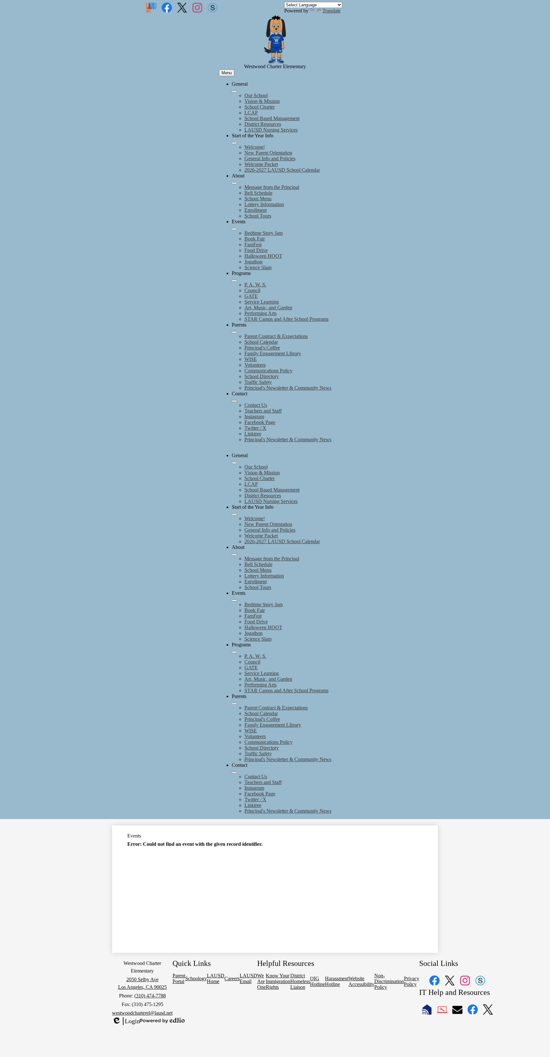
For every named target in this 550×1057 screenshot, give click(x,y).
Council (252, 290)
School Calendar (261, 342)
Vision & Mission (262, 101)
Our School (256, 95)
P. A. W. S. (255, 284)
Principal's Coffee (262, 347)
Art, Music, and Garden (268, 307)
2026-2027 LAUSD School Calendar (282, 170)
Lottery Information (264, 204)
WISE (250, 359)
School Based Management (272, 118)
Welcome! (254, 147)
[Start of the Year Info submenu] (234, 143)
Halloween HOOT (263, 256)
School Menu (257, 198)
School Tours (257, 216)
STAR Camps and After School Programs (286, 319)
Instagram (254, 416)
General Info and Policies (269, 158)
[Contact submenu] (234, 401)
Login (126, 1021)
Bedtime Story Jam (263, 233)
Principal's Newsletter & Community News (287, 388)
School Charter (259, 107)
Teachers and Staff (263, 410)
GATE (251, 296)
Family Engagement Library (272, 353)
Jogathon (253, 261)
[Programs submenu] (234, 281)
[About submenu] (234, 183)
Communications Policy (268, 370)
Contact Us (255, 405)
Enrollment (255, 210)
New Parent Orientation (268, 152)
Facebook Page (259, 422)
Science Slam (257, 267)
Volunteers (255, 365)
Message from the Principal (271, 187)
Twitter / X (255, 428)
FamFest (253, 244)
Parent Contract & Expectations (276, 336)
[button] (234, 463)
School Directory (261, 376)
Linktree (252, 433)
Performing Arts (260, 313)
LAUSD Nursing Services (271, 130)
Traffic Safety (258, 382)
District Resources (262, 124)
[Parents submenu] (234, 332)
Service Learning (261, 302)
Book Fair (254, 238)
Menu (227, 72)
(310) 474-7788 (150, 995)
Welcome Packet (261, 164)
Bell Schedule (258, 193)
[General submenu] (234, 91)
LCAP (251, 112)
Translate (331, 10)
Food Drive (256, 250)
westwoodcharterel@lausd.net (142, 1013)
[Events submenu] (234, 229)
